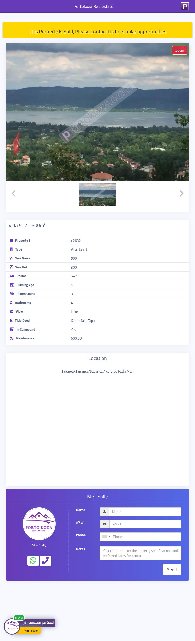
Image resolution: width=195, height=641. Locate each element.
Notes (80, 549)
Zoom (179, 50)
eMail (80, 522)
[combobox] (105, 537)
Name (80, 510)
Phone (81, 535)
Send (172, 569)
